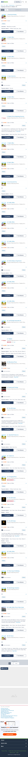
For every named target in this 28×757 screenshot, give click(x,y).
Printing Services (12, 5)
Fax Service (21, 16)
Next (16, 663)
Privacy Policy (4, 750)
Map (6, 9)
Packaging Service (23, 478)
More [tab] (2, 746)
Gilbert (7, 5)
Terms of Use (12, 752)
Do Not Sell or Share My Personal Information (17, 750)
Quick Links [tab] (4, 743)
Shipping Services (22, 38)
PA (4, 5)
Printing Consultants (5, 713)
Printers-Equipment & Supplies (7, 717)
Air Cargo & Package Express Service (9, 715)
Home (2, 5)
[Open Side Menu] (26, 2)
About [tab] (2, 740)
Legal (17, 752)
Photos (3, 23)
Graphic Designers (23, 322)
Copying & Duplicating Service (13, 16)
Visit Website (21, 31)
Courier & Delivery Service (6, 716)
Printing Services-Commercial (7, 710)
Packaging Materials (5, 709)
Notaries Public (22, 262)
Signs (20, 77)
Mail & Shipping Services (6, 712)
